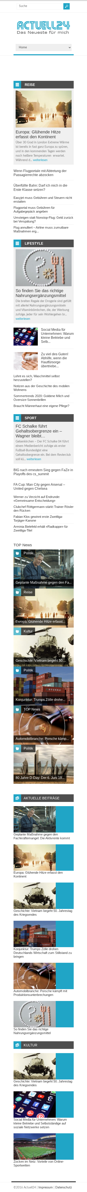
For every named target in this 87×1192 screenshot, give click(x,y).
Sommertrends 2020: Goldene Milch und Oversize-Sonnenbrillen (41, 397)
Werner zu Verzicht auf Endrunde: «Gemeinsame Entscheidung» (37, 498)
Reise (30, 85)
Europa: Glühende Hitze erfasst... (40, 621)
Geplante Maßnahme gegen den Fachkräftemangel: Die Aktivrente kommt (42, 836)
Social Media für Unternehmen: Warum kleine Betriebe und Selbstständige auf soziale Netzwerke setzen (40, 1123)
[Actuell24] (43, 35)
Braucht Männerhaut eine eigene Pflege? (41, 406)
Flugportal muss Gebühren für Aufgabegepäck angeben (34, 209)
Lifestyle (34, 243)
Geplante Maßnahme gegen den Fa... (44, 582)
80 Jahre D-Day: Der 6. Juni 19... (40, 778)
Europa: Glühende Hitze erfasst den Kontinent (38, 134)
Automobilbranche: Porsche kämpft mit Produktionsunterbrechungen (40, 993)
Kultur (28, 631)
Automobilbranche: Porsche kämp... (42, 738)
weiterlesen (40, 160)
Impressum (45, 1187)
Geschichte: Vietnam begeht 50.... (41, 660)
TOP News (32, 709)
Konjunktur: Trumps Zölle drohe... (40, 699)
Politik (28, 553)
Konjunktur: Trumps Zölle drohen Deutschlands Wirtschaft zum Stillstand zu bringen (43, 952)
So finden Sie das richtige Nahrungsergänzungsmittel (41, 293)
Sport (31, 418)
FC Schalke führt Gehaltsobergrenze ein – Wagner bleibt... (39, 431)
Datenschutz (63, 1187)
